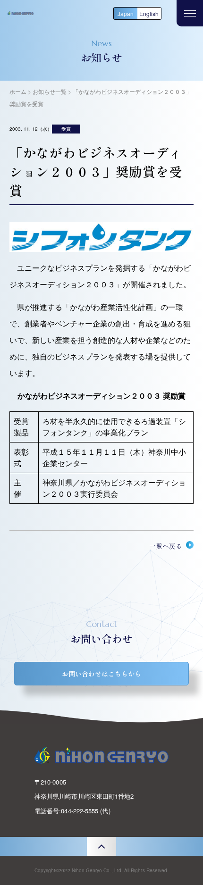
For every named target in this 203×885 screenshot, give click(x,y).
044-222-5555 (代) (85, 810)
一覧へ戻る (165, 546)
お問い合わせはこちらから (101, 673)
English (149, 13)
